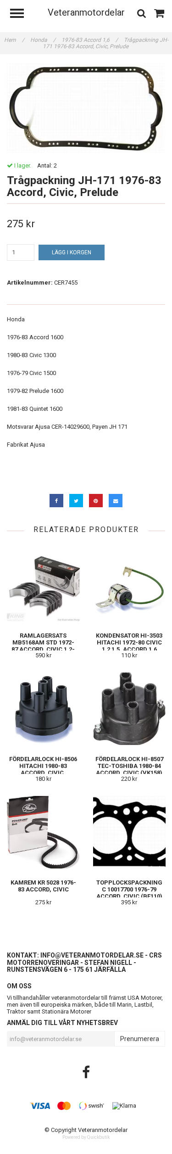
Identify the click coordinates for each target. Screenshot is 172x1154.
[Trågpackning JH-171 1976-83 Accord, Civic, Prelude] (86, 108)
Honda (42, 40)
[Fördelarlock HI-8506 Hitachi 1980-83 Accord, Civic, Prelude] (43, 708)
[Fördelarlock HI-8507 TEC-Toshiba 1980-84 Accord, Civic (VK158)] (129, 708)
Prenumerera (139, 1038)
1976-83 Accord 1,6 (89, 40)
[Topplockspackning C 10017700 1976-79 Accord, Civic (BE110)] (129, 832)
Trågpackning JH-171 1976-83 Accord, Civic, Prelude (105, 43)
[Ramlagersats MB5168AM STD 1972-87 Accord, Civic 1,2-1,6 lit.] (43, 585)
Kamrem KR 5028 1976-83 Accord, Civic (43, 886)
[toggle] (21, 14)
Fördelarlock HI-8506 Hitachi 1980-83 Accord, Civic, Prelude (43, 769)
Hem (14, 40)
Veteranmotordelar (86, 12)
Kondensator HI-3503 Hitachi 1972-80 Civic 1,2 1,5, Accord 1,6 (129, 642)
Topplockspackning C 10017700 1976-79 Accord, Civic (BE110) (129, 889)
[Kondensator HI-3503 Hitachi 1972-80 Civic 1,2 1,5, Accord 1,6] (129, 585)
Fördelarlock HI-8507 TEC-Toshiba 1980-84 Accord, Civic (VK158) (129, 766)
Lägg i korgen (71, 252)
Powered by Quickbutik (86, 1137)
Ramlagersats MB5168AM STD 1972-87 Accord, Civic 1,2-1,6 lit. (43, 646)
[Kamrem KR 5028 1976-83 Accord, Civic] (43, 832)
